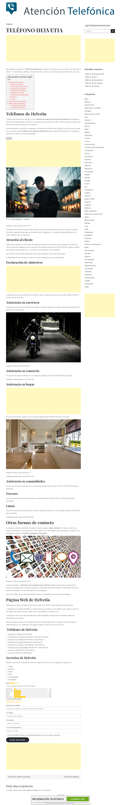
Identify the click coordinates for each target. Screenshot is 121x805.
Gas (86, 187)
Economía (88, 162)
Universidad (89, 284)
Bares (87, 129)
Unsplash (26, 219)
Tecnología (89, 269)
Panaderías (88, 235)
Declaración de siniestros (19, 86)
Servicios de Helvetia (18, 107)
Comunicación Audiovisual (94, 147)
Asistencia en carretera (18, 88)
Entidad (87, 181)
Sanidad (87, 253)
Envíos (87, 184)
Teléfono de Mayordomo (94, 80)
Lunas (13, 99)
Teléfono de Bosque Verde (94, 74)
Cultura (87, 153)
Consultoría (89, 150)
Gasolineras (89, 190)
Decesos (14, 97)
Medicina (88, 208)
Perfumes (88, 238)
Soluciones (89, 262)
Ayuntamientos (90, 123)
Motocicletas (89, 220)
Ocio (86, 226)
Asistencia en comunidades (20, 94)
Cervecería (88, 135)
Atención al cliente (17, 84)
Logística (88, 205)
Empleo (87, 175)
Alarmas (87, 102)
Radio (87, 247)
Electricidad (89, 172)
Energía (87, 178)
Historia (87, 196)
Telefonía (88, 272)
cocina (87, 141)
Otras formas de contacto (17, 101)
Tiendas (87, 281)
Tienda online (90, 278)
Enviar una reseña (17, 740)
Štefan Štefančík (17, 219)
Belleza (87, 132)
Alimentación (89, 105)
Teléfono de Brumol (92, 86)
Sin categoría (89, 259)
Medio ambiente (90, 211)
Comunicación (90, 144)
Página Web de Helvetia (17, 103)
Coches (87, 138)
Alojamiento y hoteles (93, 108)
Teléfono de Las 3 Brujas (94, 83)
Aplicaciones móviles (92, 114)
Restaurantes (89, 250)
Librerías (88, 202)
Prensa (87, 241)
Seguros (9, 24)
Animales (88, 111)
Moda (87, 217)
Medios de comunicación (94, 214)
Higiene (87, 193)
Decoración (89, 156)
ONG (86, 229)
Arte (86, 117)
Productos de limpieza (93, 244)
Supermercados (90, 266)
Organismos (89, 232)
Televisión (88, 275)
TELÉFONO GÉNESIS (71, 777)
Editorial (88, 165)
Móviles (87, 223)
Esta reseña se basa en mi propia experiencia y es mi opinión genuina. (35, 735)
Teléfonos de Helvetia (16, 82)
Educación (88, 169)
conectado (26, 790)
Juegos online (90, 199)
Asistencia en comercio (18, 90)
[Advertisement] (43, 48)
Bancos (87, 126)
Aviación (88, 120)
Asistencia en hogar (17, 92)
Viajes (87, 287)
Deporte (88, 159)
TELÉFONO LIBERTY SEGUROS (19, 777)
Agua (86, 99)
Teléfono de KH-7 (91, 77)
